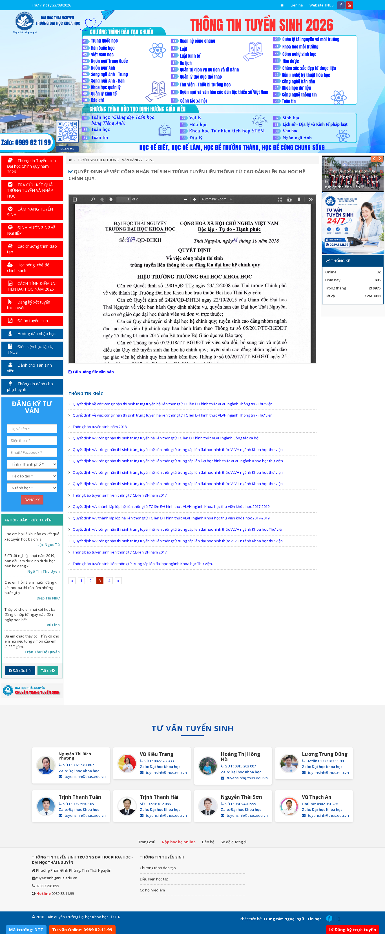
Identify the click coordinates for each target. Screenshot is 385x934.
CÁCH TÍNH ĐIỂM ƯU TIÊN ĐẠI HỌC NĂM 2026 (32, 286)
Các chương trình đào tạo (32, 249)
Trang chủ (146, 841)
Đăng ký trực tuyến (355, 929)
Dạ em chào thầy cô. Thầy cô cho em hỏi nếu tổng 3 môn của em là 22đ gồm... (32, 641)
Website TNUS (321, 5)
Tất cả (46, 670)
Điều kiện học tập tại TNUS (30, 349)
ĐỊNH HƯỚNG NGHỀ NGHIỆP (31, 230)
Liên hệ (297, 5)
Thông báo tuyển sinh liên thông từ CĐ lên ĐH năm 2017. (120, 495)
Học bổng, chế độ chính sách (28, 267)
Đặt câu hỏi (22, 670)
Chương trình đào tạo (158, 867)
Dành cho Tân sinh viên (29, 367)
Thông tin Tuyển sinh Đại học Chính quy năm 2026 (31, 166)
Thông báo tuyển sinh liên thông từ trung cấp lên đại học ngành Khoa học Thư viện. (143, 563)
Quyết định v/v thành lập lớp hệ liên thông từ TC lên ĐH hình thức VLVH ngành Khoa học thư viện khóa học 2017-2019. (171, 506)
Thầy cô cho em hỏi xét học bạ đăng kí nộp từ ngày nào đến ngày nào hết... (30, 614)
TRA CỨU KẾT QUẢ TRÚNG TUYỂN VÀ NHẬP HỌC (30, 190)
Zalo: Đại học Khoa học (79, 770)
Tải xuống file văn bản (93, 371)
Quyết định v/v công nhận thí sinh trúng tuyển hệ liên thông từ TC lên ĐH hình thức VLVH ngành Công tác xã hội (166, 438)
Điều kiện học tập (154, 879)
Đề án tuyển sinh (32, 320)
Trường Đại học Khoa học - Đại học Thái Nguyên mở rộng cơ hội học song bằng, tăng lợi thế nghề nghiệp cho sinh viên (352, 179)
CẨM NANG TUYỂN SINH (30, 211)
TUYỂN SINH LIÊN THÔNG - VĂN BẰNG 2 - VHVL (116, 159)
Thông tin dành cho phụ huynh (30, 386)
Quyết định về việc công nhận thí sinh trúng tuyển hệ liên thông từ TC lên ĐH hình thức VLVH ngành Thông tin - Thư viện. (173, 403)
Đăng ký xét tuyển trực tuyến (28, 304)
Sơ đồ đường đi (234, 841)
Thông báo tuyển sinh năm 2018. (100, 426)
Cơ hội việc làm (152, 890)
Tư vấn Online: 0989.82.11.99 (82, 929)
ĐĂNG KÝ (32, 499)
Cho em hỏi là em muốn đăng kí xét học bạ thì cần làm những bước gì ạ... (31, 587)
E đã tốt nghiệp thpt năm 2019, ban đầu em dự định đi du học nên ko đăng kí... (30, 560)
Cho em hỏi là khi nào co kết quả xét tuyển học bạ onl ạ (32, 536)
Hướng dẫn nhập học (36, 333)
